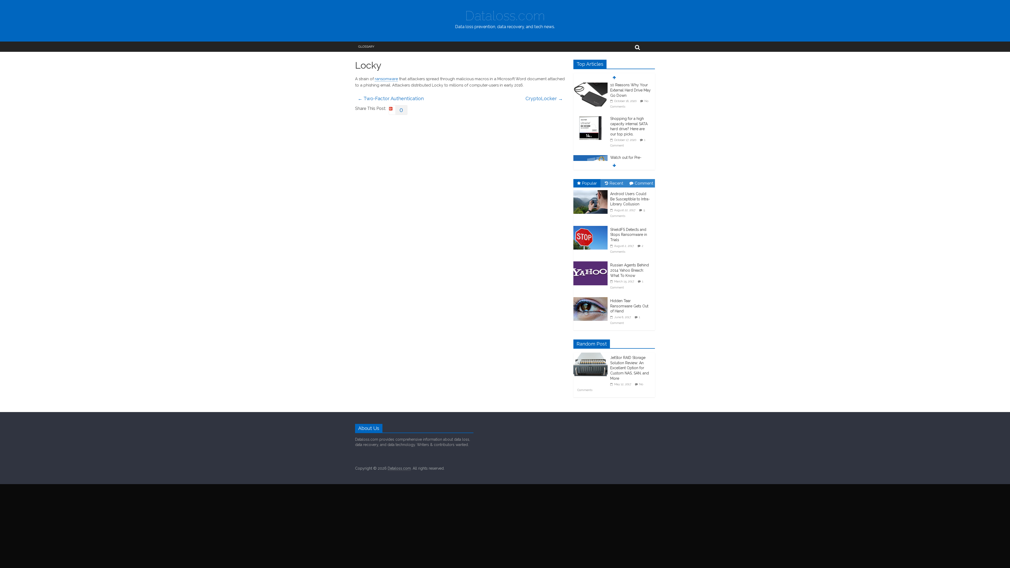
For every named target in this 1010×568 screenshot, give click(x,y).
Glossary (366, 46)
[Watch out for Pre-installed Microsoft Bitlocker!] (590, 125)
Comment (644, 183)
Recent (616, 183)
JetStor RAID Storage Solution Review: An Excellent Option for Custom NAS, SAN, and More (629, 368)
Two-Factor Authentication (391, 98)
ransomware (386, 79)
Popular (589, 183)
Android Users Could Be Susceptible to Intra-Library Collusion (630, 199)
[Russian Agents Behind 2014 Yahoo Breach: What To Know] (591, 262)
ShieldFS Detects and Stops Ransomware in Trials (628, 234)
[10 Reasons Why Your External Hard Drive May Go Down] (590, 158)
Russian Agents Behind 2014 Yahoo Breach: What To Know (629, 270)
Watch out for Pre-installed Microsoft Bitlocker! (626, 129)
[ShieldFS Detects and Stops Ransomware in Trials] (591, 226)
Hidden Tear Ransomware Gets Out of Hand (629, 306)
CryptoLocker (544, 98)
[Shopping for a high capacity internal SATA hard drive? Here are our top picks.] (590, 86)
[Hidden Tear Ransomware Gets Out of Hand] (591, 297)
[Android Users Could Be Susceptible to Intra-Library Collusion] (591, 190)
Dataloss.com (505, 15)
